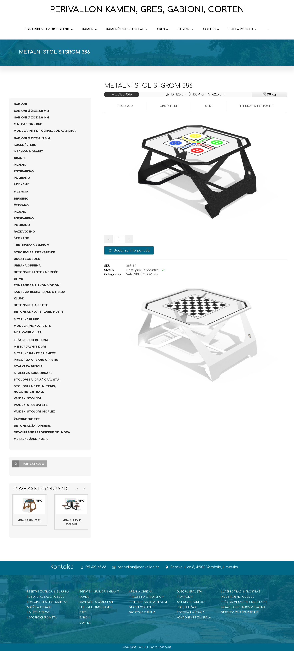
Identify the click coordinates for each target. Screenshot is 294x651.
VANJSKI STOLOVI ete (142, 274)
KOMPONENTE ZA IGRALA (194, 617)
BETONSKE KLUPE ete (31, 305)
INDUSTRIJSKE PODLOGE (237, 596)
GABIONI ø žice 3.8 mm (31, 111)
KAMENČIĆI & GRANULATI (96, 602)
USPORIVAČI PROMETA (42, 617)
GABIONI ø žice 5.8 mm (31, 117)
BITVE (18, 278)
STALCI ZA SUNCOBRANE (33, 373)
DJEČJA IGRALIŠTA (189, 591)
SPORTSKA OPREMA (142, 612)
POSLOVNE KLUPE (27, 332)
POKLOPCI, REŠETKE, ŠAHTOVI (47, 602)
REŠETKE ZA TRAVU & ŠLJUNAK (48, 591)
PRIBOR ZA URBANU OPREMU (36, 360)
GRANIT (19, 158)
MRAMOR (21, 192)
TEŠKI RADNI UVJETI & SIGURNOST (244, 602)
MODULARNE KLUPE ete (32, 326)
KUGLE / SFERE (25, 145)
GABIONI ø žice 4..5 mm (32, 138)
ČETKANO (21, 205)
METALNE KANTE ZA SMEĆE (35, 353)
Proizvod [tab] (125, 106)
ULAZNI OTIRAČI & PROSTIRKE (240, 591)
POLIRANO (22, 178)
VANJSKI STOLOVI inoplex (34, 411)
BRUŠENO (21, 198)
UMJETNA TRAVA (38, 612)
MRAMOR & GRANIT (28, 151)
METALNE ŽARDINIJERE (31, 439)
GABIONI (20, 104)
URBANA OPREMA (27, 265)
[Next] (279, 333)
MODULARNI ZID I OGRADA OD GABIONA (45, 130)
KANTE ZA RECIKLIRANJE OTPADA (39, 292)
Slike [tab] (209, 106)
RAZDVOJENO (24, 231)
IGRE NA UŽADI (186, 607)
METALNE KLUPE (26, 319)
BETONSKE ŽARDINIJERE (32, 425)
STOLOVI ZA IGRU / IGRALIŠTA (36, 379)
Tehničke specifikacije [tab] (256, 106)
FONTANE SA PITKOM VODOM (37, 285)
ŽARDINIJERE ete (27, 419)
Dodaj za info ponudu (131, 250)
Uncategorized (27, 259)
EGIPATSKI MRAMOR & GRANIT (99, 591)
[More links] (268, 29)
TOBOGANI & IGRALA (190, 612)
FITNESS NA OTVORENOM (146, 596)
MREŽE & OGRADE (39, 607)
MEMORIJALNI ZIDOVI (30, 346)
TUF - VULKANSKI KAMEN (96, 607)
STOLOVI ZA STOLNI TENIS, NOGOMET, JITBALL (35, 389)
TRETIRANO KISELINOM (31, 244)
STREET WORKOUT (141, 607)
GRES (83, 612)
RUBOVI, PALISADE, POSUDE (45, 596)
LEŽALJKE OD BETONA (31, 340)
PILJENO (20, 164)
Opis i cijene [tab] (169, 106)
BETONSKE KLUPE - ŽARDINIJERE (38, 311)
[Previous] (111, 333)
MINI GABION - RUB (28, 124)
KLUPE (19, 298)
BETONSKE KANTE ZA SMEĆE (36, 272)
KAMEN (84, 596)
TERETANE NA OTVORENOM (148, 602)
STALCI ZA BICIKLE (28, 366)
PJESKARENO (24, 171)
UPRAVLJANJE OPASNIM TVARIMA (243, 607)
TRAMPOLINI (185, 596)
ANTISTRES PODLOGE (191, 602)
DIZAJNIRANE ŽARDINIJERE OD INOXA (42, 432)
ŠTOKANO (21, 184)
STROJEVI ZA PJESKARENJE (34, 252)
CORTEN (85, 622)
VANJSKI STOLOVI (27, 398)
